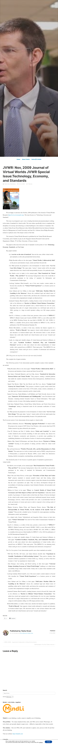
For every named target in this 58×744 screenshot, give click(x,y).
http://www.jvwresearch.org (15, 215)
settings (41, 742)
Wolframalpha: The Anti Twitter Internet (44, 645)
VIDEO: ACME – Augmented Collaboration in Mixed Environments (20, 642)
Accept (48, 741)
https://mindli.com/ (18, 734)
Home (18, 159)
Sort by (4, 696)
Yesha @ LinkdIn (36, 159)
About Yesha (26, 159)
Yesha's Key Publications (10, 184)
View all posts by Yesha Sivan (26, 633)
